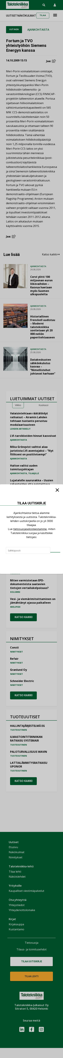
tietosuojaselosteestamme (30, 529)
